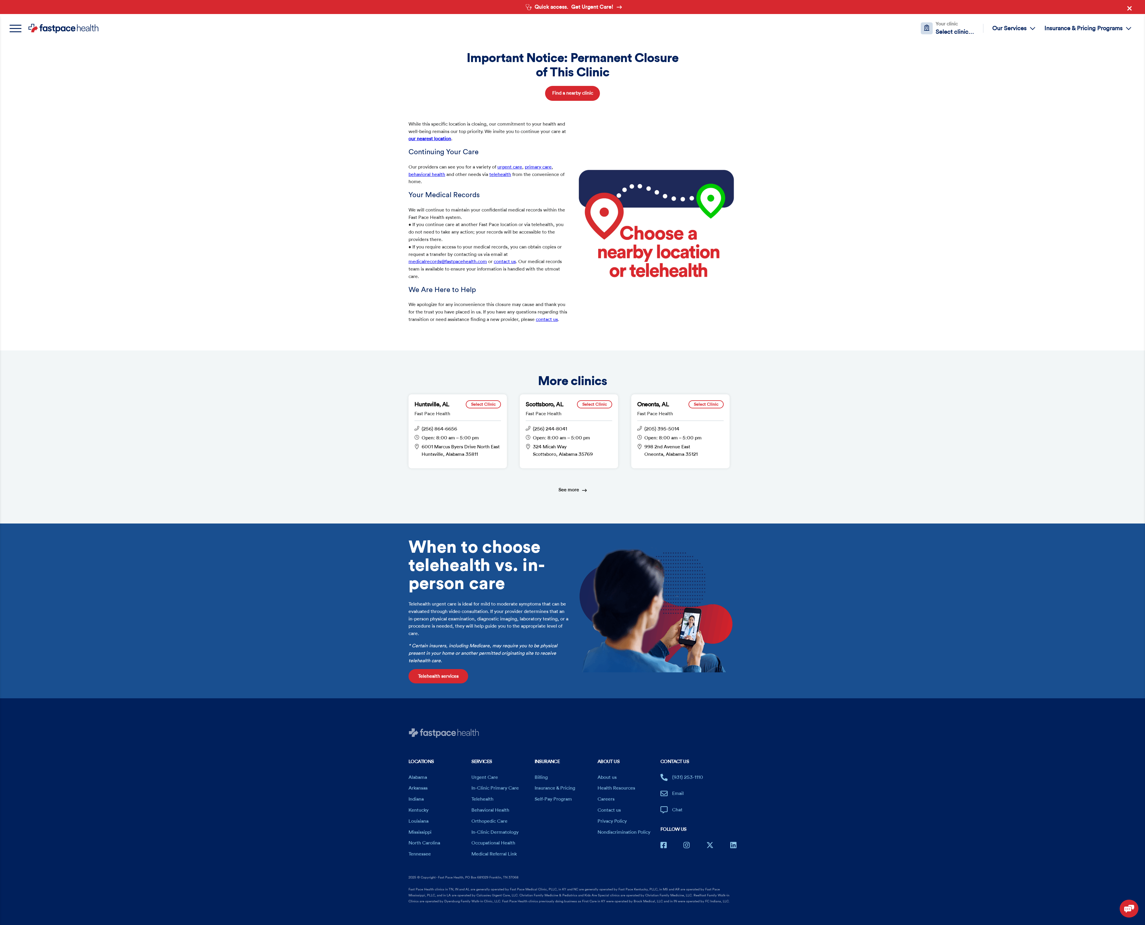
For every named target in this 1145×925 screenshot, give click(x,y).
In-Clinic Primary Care (495, 788)
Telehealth (482, 799)
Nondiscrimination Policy (624, 832)
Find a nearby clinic (572, 93)
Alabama (418, 777)
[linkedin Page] (733, 845)
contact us (505, 261)
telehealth (500, 174)
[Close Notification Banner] (1131, 9)
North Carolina (424, 843)
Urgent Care (484, 777)
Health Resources (616, 788)
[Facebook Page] (663, 845)
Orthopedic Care (489, 821)
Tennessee (420, 854)
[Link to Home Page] (63, 28)
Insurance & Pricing (555, 788)
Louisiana (418, 821)
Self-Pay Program (553, 799)
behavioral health (427, 174)
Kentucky (418, 810)
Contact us (609, 810)
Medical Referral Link (494, 854)
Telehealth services (438, 676)
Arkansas (418, 788)
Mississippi (420, 832)
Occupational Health (493, 843)
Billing (541, 777)
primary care (538, 167)
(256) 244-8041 (550, 429)
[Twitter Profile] (710, 845)
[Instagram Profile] (686, 845)
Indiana (416, 799)
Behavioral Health (490, 810)
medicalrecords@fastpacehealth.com (448, 261)
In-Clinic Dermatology (495, 832)
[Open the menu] (18, 28)
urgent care (509, 167)
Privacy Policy (612, 821)
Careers (606, 799)
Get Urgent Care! (592, 7)
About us (607, 777)
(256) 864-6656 (439, 429)
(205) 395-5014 (661, 429)
